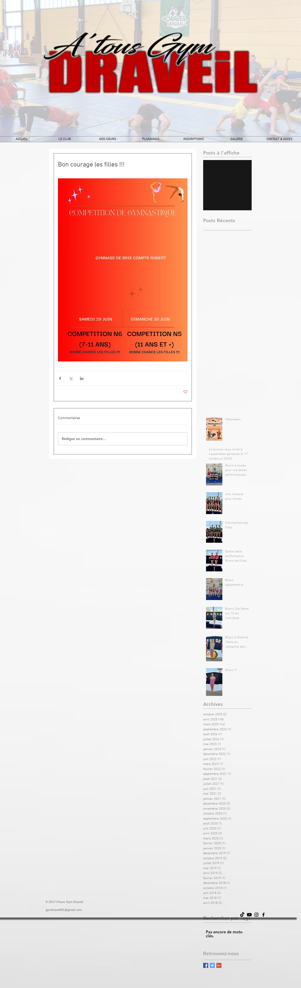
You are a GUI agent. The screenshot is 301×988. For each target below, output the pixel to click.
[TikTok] (242, 914)
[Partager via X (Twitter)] (71, 378)
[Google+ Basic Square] (218, 965)
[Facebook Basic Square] (205, 965)
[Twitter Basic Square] (212, 965)
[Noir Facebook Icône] (263, 914)
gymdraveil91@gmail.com (64, 910)
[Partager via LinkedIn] (82, 378)
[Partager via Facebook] (60, 378)
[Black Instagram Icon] (256, 914)
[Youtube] (249, 914)
